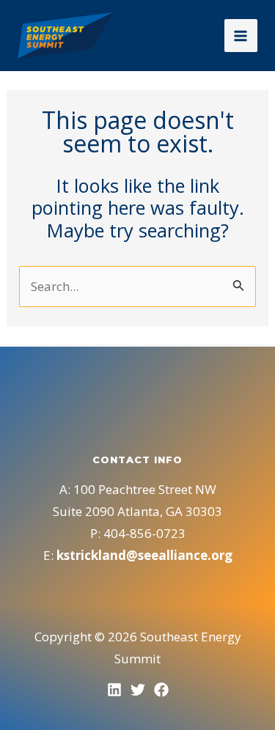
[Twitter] (138, 689)
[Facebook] (161, 689)
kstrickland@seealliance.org (144, 555)
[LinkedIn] (114, 689)
